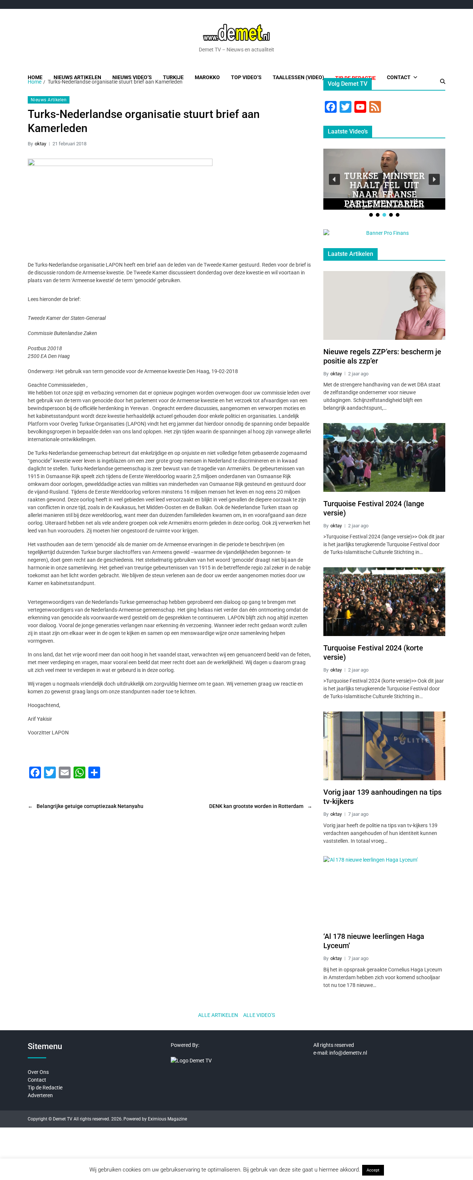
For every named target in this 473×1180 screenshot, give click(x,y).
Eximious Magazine (167, 1119)
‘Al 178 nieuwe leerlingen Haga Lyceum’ (373, 941)
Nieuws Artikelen (77, 77)
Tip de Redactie (45, 1088)
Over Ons (38, 1072)
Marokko (207, 77)
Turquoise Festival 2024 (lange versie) (373, 508)
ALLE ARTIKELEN (218, 1015)
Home (35, 77)
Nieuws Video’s (132, 77)
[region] (384, 183)
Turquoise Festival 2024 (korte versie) (373, 652)
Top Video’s (246, 77)
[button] (334, 179)
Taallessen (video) (298, 77)
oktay (40, 143)
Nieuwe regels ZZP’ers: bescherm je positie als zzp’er (382, 356)
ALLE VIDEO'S (259, 1015)
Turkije (173, 77)
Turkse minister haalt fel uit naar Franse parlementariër (384, 189)
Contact (399, 77)
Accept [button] (373, 1170)
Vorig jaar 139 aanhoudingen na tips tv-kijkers (382, 797)
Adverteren (40, 1095)
